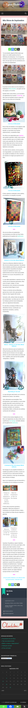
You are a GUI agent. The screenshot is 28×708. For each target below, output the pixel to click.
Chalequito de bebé (7, 645)
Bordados (7, 603)
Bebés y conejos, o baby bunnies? (10, 643)
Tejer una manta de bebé (8, 641)
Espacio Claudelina (14, 4)
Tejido (21, 603)
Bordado (11, 605)
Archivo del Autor (7, 594)
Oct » (25, 690)
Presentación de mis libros (9, 638)
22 (6, 684)
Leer (15, 603)
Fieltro (11, 603)
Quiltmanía (20, 236)
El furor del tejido (6, 648)
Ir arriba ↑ (24, 702)
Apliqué (7, 605)
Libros (17, 603)
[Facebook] (12, 49)
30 (10, 687)
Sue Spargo (12, 421)
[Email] (15, 49)
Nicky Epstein (12, 88)
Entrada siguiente (9, 613)
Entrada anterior (9, 611)
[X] (18, 49)
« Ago (2, 690)
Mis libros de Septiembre (13, 20)
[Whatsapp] (9, 49)
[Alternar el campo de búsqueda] (26, 13)
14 (3, 681)
